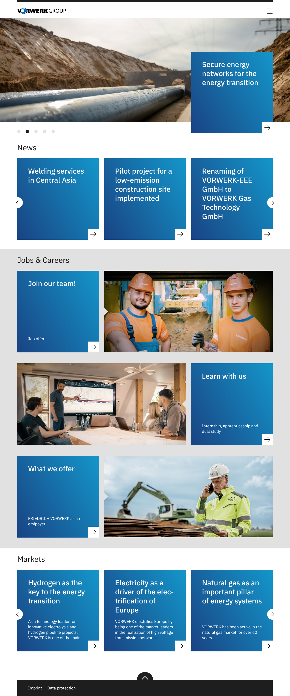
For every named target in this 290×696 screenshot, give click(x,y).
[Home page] (41, 12)
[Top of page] (145, 676)
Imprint (35, 688)
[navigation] (21, 131)
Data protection (61, 688)
